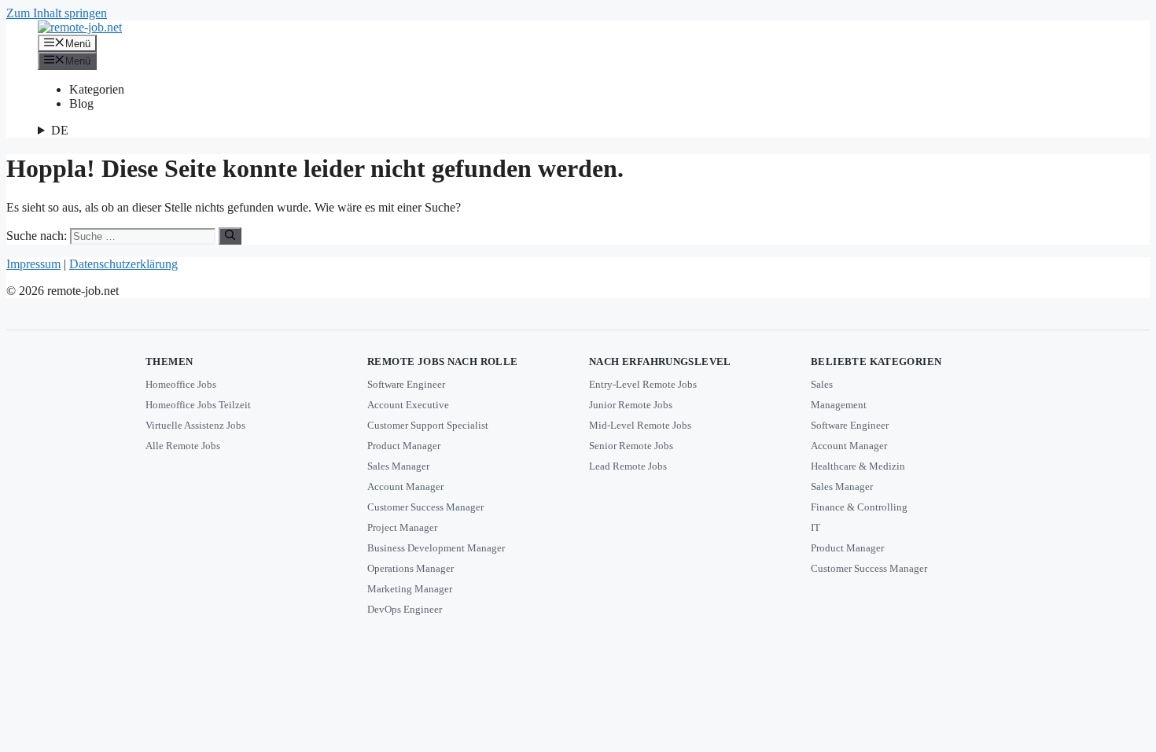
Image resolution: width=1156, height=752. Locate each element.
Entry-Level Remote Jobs (643, 384)
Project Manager (402, 527)
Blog (81, 103)
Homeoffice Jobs (180, 384)
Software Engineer (406, 384)
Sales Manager (398, 466)
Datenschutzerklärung (123, 264)
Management (839, 405)
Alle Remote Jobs (182, 446)
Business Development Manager (436, 548)
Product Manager (403, 446)
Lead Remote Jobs (628, 466)
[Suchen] (230, 236)
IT (815, 527)
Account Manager (405, 486)
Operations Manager (410, 568)
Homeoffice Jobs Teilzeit (198, 405)
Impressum (33, 264)
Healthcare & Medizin (858, 466)
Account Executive (408, 405)
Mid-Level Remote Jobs (640, 425)
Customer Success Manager (425, 507)
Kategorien (96, 89)
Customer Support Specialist (427, 425)
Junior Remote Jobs (630, 405)
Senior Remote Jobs (631, 446)
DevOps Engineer (404, 609)
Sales (822, 384)
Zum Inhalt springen (56, 13)
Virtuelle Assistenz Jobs (195, 425)
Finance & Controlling (859, 507)
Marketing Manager (409, 589)
